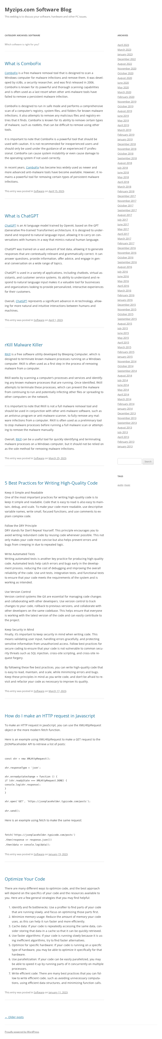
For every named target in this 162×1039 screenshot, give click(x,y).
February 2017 (126, 243)
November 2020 (127, 68)
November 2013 (127, 418)
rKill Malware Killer (24, 345)
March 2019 (124, 130)
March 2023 (124, 49)
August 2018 (125, 163)
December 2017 (127, 196)
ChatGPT (10, 225)
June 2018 (123, 172)
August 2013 (125, 427)
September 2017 (127, 210)
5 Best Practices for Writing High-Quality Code (51, 483)
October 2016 (125, 257)
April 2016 (123, 286)
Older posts (14, 1017)
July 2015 (123, 328)
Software (39, 191)
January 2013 (125, 446)
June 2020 (123, 82)
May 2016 (123, 281)
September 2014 (127, 371)
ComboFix (11, 73)
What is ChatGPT (22, 216)
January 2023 (125, 54)
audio (120, 485)
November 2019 (127, 101)
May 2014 (123, 389)
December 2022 (127, 59)
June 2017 (123, 224)
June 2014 (123, 385)
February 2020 (126, 97)
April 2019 (123, 125)
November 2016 (127, 252)
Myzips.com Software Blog (38, 9)
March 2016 (124, 290)
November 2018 (127, 149)
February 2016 (126, 295)
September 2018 (127, 158)
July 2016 (123, 271)
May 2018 (123, 177)
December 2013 (127, 413)
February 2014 (126, 404)
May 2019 (123, 120)
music (127, 485)
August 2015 (125, 323)
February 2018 (126, 191)
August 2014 (125, 375)
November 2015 (127, 309)
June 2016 (123, 276)
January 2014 (125, 408)
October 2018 (125, 153)
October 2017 (125, 205)
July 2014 (123, 380)
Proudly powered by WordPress (22, 1031)
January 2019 (125, 139)
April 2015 (123, 342)
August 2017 (125, 215)
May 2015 (123, 338)
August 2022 (125, 64)
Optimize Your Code (25, 879)
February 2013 (126, 441)
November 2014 (127, 361)
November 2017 (127, 201)
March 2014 (124, 399)
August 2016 (125, 267)
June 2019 (123, 116)
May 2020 (123, 87)
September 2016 (127, 262)
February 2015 (126, 352)
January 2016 (125, 300)
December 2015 (127, 304)
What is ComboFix (23, 63)
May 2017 (123, 229)
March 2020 (124, 92)
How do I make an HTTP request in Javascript (50, 716)
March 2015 (124, 347)
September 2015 (127, 319)
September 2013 (127, 423)
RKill (8, 354)
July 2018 (123, 167)
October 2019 (125, 106)
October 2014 (125, 366)
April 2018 (123, 182)
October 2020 (125, 73)
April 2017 (123, 234)
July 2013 (123, 432)
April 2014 (123, 394)
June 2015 (123, 333)
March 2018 (124, 186)
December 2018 (127, 144)
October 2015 (125, 314)
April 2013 (123, 437)
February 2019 (126, 134)
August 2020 (125, 78)
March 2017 (124, 238)
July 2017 (123, 219)
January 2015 (125, 356)
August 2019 (125, 111)
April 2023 (123, 45)
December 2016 (127, 248)
